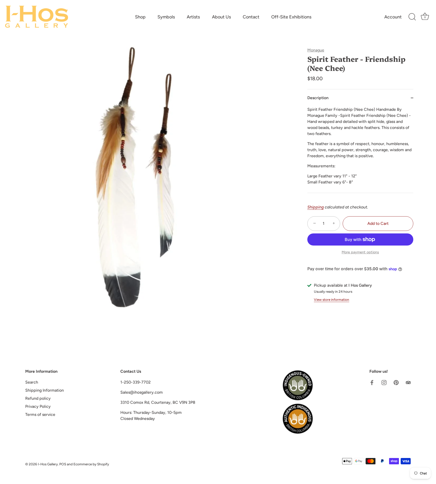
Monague (315, 50)
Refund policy (38, 398)
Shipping (315, 207)
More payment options (360, 252)
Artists (193, 17)
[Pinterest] (396, 382)
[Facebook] (371, 382)
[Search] (412, 16)
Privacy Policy (38, 406)
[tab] (360, 149)
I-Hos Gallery (48, 464)
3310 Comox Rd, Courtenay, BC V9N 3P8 (157, 402)
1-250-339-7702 (135, 382)
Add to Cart (378, 223)
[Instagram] (384, 382)
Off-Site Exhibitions (291, 17)
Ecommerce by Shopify (91, 464)
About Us (221, 17)
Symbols (166, 17)
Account (393, 17)
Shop (140, 17)
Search (31, 382)
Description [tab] (318, 97)
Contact (251, 17)
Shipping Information (44, 390)
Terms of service (40, 414)
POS (62, 464)
